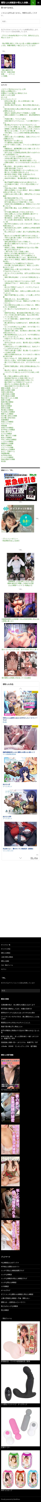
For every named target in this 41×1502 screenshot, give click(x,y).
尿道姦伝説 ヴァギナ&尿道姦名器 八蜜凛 (15, 1361)
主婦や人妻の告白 (7, 392)
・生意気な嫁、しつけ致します (13, 216)
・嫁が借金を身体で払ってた (13, 198)
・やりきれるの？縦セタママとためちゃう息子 (19, 281)
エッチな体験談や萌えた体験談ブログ (14, 1278)
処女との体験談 (6, 437)
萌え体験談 (5, 1310)
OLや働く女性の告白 (8, 418)
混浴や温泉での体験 (8, 459)
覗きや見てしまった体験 (9, 398)
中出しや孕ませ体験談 (8, 439)
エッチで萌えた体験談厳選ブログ (12, 1270)
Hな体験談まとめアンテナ (10, 1262)
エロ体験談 (5, 1286)
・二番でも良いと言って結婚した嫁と (16, 251)
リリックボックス (8, 851)
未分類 (3, 461)
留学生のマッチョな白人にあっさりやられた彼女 (18, 1013)
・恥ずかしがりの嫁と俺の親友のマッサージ (18, 253)
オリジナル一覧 (5, 945)
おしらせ (4, 97)
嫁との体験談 (5, 404)
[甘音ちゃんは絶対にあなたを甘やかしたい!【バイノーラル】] (20, 703)
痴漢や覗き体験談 (7, 402)
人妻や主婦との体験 (8, 394)
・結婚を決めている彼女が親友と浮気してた (18, 380)
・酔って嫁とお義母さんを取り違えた (16, 376)
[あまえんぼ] (20, 770)
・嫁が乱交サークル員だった (13, 141)
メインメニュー (38, 2)
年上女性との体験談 (8, 412)
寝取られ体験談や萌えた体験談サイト (16, 2)
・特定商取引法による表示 (10, 541)
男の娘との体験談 (7, 410)
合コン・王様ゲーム (8, 451)
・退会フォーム (6, 1318)
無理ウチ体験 (5, 400)
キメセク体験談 (6, 433)
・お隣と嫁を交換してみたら (13, 168)
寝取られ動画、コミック (9, 388)
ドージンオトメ (7, 786)
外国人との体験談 (7, 422)
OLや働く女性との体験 (9, 416)
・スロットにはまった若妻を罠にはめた (17, 156)
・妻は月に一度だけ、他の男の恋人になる (17, 370)
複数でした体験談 (7, 414)
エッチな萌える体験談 (8, 1282)
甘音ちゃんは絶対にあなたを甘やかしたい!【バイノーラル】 (20, 719)
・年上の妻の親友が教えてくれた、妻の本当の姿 (20, 257)
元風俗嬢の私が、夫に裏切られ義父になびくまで (18, 1005)
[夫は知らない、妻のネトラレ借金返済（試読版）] (20, 834)
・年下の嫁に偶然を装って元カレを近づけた (18, 212)
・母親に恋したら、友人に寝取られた (16, 299)
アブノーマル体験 (7, 447)
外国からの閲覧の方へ (8, 91)
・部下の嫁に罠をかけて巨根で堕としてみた (18, 202)
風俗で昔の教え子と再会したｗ (12, 1026)
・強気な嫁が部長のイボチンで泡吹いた (17, 241)
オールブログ (5, 1290)
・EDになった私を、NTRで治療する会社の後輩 (19, 360)
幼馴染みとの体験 (7, 443)
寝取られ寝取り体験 (8, 390)
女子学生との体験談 (8, 430)
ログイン (3, 969)
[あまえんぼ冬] (20, 802)
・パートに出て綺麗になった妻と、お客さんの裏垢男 (21, 127)
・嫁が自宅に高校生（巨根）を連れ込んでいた (19, 174)
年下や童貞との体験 (8, 396)
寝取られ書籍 (5, 961)
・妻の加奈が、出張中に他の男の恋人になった (19, 218)
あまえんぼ (6, 784)
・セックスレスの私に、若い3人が (15, 176)
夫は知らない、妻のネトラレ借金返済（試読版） (18, 848)
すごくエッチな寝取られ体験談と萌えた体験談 (17, 1294)
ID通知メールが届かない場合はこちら (14, 93)
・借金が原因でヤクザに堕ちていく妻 (16, 386)
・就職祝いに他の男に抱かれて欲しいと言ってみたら (21, 129)
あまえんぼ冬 (7, 816)
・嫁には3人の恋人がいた (12, 249)
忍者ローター (5, 1447)
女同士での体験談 (7, 428)
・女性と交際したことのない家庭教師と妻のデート (20, 214)
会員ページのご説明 (8, 95)
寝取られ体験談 (5, 953)
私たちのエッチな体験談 (9, 1306)
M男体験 (4, 426)
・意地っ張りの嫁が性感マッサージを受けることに (20, 170)
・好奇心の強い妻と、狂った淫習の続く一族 (18, 101)
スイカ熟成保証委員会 (9, 754)
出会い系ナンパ (6, 431)
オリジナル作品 (5, 949)
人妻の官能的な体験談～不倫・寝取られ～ (15, 1298)
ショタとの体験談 (7, 441)
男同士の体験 (5, 408)
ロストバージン (6, 424)
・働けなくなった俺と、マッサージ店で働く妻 (19, 131)
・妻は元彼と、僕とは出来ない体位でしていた (19, 166)
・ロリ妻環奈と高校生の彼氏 (13, 143)
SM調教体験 (5, 453)
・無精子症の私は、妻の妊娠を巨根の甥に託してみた (21, 313)
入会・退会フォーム (7, 965)
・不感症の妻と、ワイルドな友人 (14, 119)
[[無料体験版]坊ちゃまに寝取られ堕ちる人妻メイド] (20, 738)
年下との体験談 (6, 445)
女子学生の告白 (6, 455)
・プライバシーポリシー (9, 539)
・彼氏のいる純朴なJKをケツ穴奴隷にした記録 (19, 113)
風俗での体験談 (6, 406)
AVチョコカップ (6, 1490)
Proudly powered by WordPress (10, 1499)
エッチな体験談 (6, 1274)
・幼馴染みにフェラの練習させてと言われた (18, 263)
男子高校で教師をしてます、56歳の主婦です (16, 1009)
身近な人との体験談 (8, 449)
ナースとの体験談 (7, 457)
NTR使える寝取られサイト (10, 1266)
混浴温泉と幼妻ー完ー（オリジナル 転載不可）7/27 (19, 1042)
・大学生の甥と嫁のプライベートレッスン (17, 158)
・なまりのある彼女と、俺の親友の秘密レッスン (20, 160)
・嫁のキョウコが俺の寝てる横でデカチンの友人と (20, 236)
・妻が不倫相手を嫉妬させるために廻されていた (20, 182)
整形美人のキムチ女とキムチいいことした (15, 1022)
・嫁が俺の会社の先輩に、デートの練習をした (19, 255)
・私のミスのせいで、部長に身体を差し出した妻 (20, 358)
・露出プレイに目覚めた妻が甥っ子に (16, 384)
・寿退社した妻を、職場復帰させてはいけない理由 (20, 247)
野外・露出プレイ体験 (8, 435)
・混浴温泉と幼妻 (9, 103)
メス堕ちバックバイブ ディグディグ (14, 1404)
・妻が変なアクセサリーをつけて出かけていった (20, 125)
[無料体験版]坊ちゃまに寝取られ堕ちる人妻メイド (19, 752)
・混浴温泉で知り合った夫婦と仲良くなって (18, 378)
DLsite (34, 858)
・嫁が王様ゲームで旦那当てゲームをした (17, 382)
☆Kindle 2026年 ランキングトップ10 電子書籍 (19, 1046)
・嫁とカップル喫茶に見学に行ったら (16, 172)
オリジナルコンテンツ (8, 99)
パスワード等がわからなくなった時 (13, 89)
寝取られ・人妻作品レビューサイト (13, 1302)
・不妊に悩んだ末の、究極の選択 (14, 188)
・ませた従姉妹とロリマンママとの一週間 (17, 200)
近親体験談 (5, 420)
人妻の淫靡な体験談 (7, 957)
